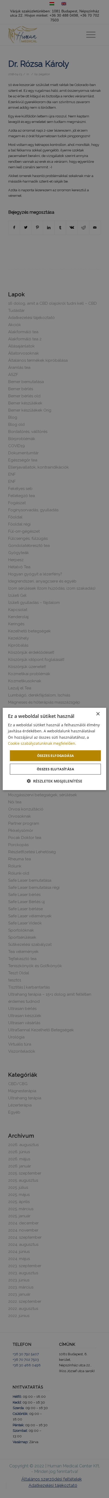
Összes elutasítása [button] (55, 769)
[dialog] (54, 749)
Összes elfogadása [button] (55, 755)
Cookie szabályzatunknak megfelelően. (42, 743)
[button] (54, 781)
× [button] (98, 714)
